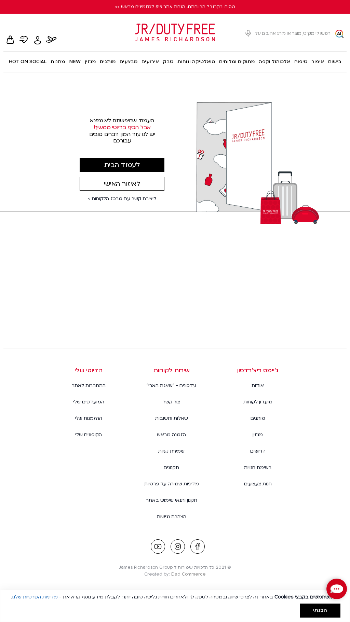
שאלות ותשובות (171, 418)
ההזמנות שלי (88, 418)
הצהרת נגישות (171, 516)
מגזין (90, 61)
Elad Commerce (188, 574)
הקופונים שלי (88, 434)
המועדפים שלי (88, 402)
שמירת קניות (171, 451)
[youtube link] (158, 547)
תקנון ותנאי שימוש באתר (171, 500)
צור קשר (171, 402)
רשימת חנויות (257, 467)
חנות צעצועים (258, 484)
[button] (336, 589)
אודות (258, 385)
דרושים (257, 451)
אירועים (150, 61)
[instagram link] (178, 547)
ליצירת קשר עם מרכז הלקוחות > (122, 199)
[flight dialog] (51, 40)
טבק (168, 61)
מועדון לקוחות (257, 402)
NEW (75, 61)
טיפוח (300, 61)
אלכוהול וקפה (274, 61)
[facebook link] (197, 547)
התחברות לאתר (89, 385)
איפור (317, 61)
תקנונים (171, 467)
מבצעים (128, 61)
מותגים (108, 61)
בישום (334, 61)
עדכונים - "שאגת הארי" (171, 385)
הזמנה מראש (171, 434)
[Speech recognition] (248, 33)
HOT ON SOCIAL (27, 61)
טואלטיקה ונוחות (196, 61)
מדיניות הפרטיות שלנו (35, 597)
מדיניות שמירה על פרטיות (171, 484)
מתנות (58, 61)
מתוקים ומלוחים (237, 61)
